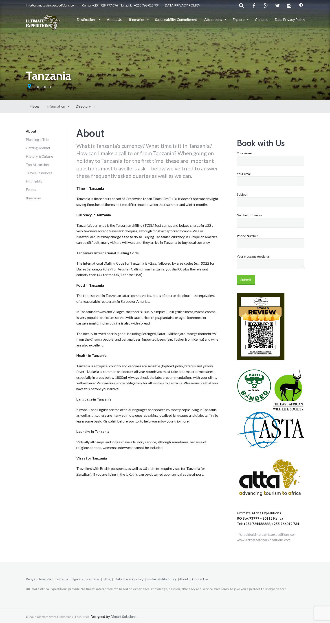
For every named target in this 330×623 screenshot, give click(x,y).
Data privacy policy (128, 579)
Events (31, 189)
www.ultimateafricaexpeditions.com (263, 540)
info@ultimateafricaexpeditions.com (51, 5)
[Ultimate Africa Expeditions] (43, 19)
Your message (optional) (254, 256)
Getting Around (38, 148)
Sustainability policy (162, 579)
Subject (242, 194)
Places (34, 106)
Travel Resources (39, 173)
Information (56, 106)
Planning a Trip (37, 139)
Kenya (30, 579)
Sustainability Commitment (176, 19)
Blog (107, 579)
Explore (239, 19)
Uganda (77, 579)
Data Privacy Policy (290, 19)
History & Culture (39, 156)
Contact (261, 19)
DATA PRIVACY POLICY (182, 5)
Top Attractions (38, 164)
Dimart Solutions (123, 616)
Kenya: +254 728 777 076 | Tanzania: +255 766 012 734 (121, 5)
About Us (114, 19)
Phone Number (247, 236)
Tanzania (42, 86)
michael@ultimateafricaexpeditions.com (266, 534)
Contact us (200, 579)
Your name (244, 153)
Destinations (87, 19)
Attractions (213, 19)
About (31, 131)
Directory (83, 106)
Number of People (249, 215)
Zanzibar (93, 579)
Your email (244, 174)
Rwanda (45, 579)
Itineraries (137, 19)
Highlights (34, 181)
